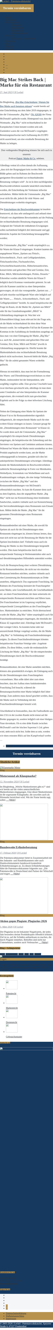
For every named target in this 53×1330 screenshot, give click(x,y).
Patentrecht (17, 25)
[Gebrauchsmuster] (12, 1031)
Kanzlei (21, 954)
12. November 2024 (9, 781)
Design (2, 954)
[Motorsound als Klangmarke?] (10, 767)
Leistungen (11, 20)
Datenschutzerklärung (16, 1313)
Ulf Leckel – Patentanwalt (24, 38)
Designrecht (17, 30)
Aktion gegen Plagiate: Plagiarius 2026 (23, 921)
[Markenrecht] (12, 1003)
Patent (31, 954)
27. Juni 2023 (6, 92)
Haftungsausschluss (15, 1316)
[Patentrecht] (12, 988)
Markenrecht (18, 27)
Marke (9, 746)
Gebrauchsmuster (20, 33)
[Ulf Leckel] (6, 956)
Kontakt (9, 49)
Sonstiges (37, 954)
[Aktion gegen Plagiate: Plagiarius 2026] (24, 912)
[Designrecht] (12, 1017)
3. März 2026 (6, 927)
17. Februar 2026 (8, 853)
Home (9, 17)
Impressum (11, 1318)
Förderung (11, 41)
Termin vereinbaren (17, 8)
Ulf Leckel (18, 92)
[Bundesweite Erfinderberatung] (24, 839)
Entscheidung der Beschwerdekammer (22, 209)
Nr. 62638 (36, 114)
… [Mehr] (10, 800)
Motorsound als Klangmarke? (18, 776)
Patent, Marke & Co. (26, 158)
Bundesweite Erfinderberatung (18, 847)
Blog (8, 43)
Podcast (9, 46)
